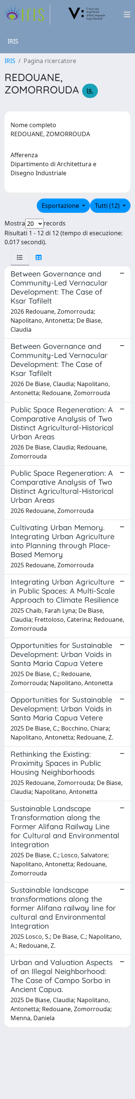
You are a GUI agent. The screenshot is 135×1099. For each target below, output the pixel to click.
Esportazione (61, 205)
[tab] (19, 257)
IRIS (9, 61)
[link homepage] (27, 15)
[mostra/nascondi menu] (127, 14)
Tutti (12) (108, 205)
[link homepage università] (87, 15)
